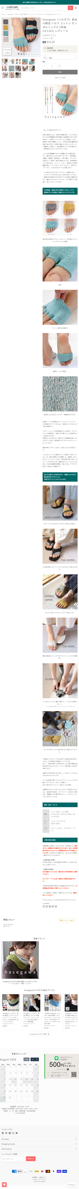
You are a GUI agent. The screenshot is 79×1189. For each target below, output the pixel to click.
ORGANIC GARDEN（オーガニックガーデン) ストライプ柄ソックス (62, 706)
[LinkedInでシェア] (53, 906)
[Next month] (37, 1059)
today (26, 1059)
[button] (5, 62)
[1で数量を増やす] (59, 65)
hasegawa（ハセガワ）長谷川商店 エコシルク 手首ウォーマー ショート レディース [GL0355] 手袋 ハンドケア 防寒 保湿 (31, 1017)
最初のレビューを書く (67, 920)
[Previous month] (33, 1059)
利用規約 (34, 1177)
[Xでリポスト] (50, 906)
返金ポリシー (43, 1177)
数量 (44, 61)
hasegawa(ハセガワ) (49, 35)
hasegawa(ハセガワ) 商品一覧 (39, 1034)
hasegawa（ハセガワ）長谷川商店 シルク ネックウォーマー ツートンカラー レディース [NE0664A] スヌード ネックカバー (11, 1017)
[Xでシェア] (44, 906)
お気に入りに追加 (60, 78)
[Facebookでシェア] (47, 906)
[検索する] (70, 8)
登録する (31, 1159)
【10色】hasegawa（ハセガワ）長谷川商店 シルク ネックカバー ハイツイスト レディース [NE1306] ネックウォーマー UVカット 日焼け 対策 (52, 1018)
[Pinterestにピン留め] (56, 906)
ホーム (3, 14)
